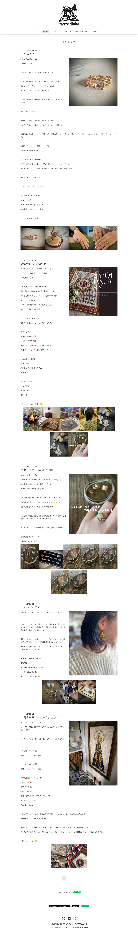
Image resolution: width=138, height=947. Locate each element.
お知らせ (45, 31)
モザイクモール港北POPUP (37, 470)
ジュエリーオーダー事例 (59, 31)
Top (39, 31)
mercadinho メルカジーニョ (69, 923)
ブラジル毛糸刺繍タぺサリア (79, 31)
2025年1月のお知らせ (33, 263)
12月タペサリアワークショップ (40, 717)
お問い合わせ (95, 31)
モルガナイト (29, 53)
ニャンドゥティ (30, 607)
